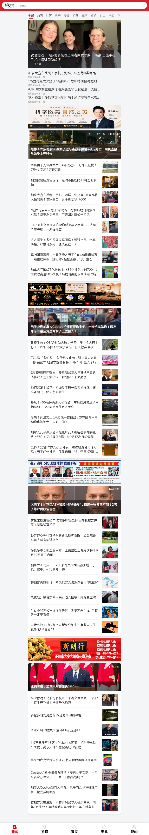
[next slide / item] (118, 44)
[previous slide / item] (30, 44)
